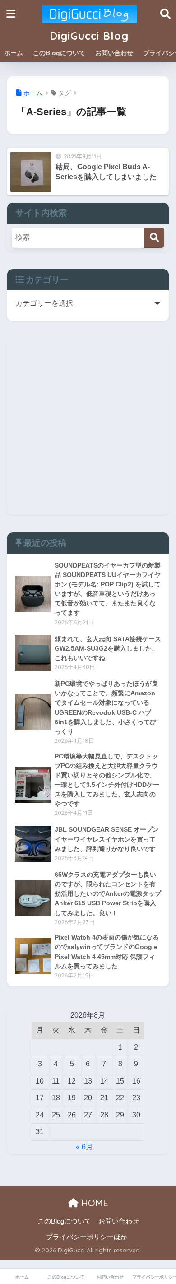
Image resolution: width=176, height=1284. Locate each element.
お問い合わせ (114, 52)
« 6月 (84, 1147)
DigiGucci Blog (89, 35)
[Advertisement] (88, 427)
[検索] (154, 238)
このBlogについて (59, 52)
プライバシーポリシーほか (86, 1237)
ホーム (13, 52)
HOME (93, 1203)
